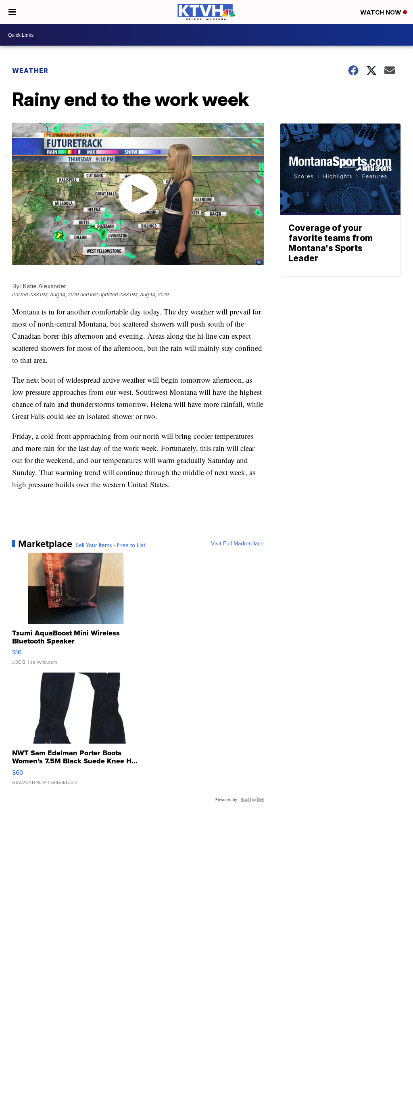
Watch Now (381, 12)
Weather (30, 71)
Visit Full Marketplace (237, 544)
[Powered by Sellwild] (252, 800)
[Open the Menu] (12, 12)
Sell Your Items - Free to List (110, 545)
